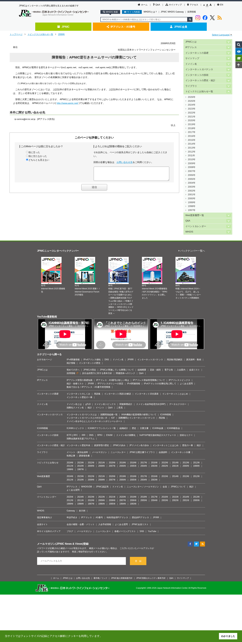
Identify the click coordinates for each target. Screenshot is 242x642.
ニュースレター (118, 452)
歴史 (134, 428)
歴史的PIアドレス (140, 517)
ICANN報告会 (173, 428)
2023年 (191, 109)
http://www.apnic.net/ (67, 103)
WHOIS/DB (86, 486)
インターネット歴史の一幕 (79, 397)
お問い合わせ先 (125, 162)
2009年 (191, 163)
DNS (107, 359)
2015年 (191, 140)
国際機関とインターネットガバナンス (137, 418)
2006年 (191, 175)
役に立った (34, 152)
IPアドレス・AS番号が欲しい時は (112, 380)
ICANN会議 (157, 428)
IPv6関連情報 (73, 359)
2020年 (191, 120)
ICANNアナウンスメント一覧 (102, 428)
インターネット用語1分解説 (117, 394)
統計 (90, 407)
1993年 (133, 504)
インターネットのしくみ (78, 394)
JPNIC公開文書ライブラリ (142, 452)
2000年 (191, 198)
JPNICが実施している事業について (117, 370)
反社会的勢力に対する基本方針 (97, 373)
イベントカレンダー (195, 226)
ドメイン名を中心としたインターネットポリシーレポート (94, 421)
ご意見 (119, 407)
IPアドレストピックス (179, 380)
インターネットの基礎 (196, 53)
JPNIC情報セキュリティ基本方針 (151, 578)
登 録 (138, 561)
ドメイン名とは (74, 404)
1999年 (191, 202)
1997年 (191, 210)
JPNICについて (178, 486)
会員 (165, 486)
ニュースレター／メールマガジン (143, 486)
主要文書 (144, 428)
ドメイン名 (191, 64)
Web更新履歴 (43, 476)
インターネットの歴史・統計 (200, 80)
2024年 (191, 105)
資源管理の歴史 (101, 445)
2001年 (191, 194)
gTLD (88, 404)
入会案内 (181, 370)
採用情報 (191, 12)
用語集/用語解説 (174, 359)
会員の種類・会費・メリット (80, 524)
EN (221, 4)
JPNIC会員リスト (140, 524)
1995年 (112, 504)
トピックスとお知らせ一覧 (40, 34)
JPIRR (130, 359)
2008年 (61, 34)
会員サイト (42, 524)
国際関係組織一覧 (109, 414)
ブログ (70, 531)
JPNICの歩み (119, 445)
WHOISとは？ (150, 12)
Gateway (71, 510)
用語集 (97, 394)
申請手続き (72, 517)
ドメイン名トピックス (105, 404)
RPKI (99, 435)
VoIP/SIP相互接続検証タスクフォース (157, 435)
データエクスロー (177, 404)
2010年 (191, 159)
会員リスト (194, 370)
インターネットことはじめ (175, 394)
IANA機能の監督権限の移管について (138, 414)
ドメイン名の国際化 (125, 435)
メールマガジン (99, 452)
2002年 (191, 191)
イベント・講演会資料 (77, 452)
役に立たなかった (37, 156)
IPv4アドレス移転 (92, 359)
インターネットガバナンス (199, 69)
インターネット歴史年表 (78, 445)
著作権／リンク (100, 578)
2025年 (191, 101)
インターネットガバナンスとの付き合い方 (87, 418)
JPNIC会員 (180, 26)
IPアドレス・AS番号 (123, 26)
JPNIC (65, 26)
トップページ (16, 34)
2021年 (191, 116)
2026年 (191, 97)
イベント (100, 407)
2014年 (191, 144)
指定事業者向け (44, 517)
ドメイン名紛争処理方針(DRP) (150, 404)
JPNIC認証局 (102, 486)
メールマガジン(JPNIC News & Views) (60, 543)
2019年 (191, 124)
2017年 (191, 132)
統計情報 (71, 363)
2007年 (191, 171)
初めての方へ (73, 370)
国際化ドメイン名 (75, 407)
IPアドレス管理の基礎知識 (79, 380)
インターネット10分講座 (147, 394)
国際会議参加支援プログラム (80, 438)
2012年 (191, 151)
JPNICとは (191, 42)
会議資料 (163, 452)
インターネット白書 (180, 452)
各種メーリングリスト (125, 531)
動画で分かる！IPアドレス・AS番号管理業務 (88, 387)
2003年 (191, 187)
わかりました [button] (228, 636)
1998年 (191, 206)
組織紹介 (124, 428)
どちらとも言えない (38, 160)
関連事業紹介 (126, 404)
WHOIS (189, 232)
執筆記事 (71, 455)
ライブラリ (191, 86)
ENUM (109, 435)
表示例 (82, 510)
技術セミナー (186, 435)
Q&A (157, 4)
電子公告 (168, 370)
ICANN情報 (165, 414)
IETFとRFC (72, 435)
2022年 (191, 112)
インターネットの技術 (196, 75)
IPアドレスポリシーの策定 (110, 383)
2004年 (191, 183)
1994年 (122, 504)
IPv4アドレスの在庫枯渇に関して (160, 383)
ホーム (144, 4)
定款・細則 (155, 370)
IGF (113, 418)
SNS (142, 531)
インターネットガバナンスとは (82, 414)
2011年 (191, 155)
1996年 (101, 504)
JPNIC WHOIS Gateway (172, 12)
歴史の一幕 (187, 445)
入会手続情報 (104, 524)
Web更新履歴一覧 (194, 215)
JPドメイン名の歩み (139, 445)
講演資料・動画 (193, 359)
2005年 (191, 179)
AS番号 (99, 517)
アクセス (194, 4)
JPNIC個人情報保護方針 (122, 578)
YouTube (152, 531)
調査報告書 (84, 455)
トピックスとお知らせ (47, 462)
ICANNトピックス (75, 428)
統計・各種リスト (75, 383)
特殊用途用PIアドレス (117, 517)
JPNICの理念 (89, 370)
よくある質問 (186, 383)
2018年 (191, 128)
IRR (83, 435)
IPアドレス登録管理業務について (149, 380)
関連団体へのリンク (125, 373)
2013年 (191, 148)
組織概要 (142, 370)
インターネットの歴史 (89, 363)
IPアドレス (191, 47)
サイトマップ (175, 4)
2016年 (191, 136)
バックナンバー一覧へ (192, 251)
